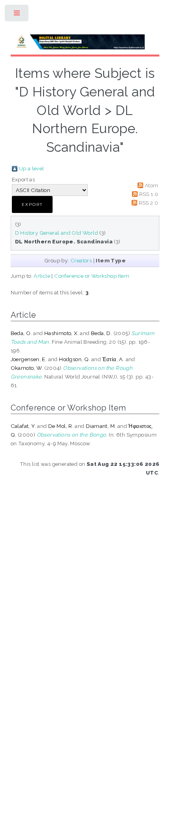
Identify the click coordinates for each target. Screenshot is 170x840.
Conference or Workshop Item (91, 276)
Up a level (31, 168)
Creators (81, 260)
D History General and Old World (56, 233)
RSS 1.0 (149, 194)
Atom (152, 185)
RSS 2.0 (149, 203)
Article (42, 276)
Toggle (17, 15)
